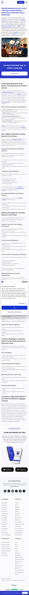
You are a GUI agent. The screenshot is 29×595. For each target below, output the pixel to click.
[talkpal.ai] (2, 2)
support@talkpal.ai (14, 486)
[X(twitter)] (24, 491)
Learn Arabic (4, 522)
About (16, 542)
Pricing (16, 548)
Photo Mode (17, 513)
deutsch (16, 32)
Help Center (17, 553)
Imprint (16, 574)
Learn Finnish (4, 519)
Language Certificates (19, 524)
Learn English (4, 502)
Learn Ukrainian (4, 513)
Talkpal (19, 25)
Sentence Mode (18, 517)
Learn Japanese (4, 528)
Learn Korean (4, 530)
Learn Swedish (4, 517)
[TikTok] (8, 491)
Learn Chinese (4, 524)
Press (16, 546)
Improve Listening (19, 528)
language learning (17, 139)
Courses (16, 505)
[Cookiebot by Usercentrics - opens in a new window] (21, 282)
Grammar (17, 502)
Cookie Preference (19, 557)
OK (14, 307)
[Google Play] (21, 469)
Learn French (4, 507)
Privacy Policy (18, 555)
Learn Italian (4, 509)
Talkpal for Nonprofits (5, 548)
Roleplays (17, 507)
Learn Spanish (4, 505)
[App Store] (7, 469)
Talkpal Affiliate (4, 555)
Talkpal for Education (5, 542)
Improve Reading (18, 532)
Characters (17, 509)
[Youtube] (12, 491)
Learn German (4, 511)
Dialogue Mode (18, 522)
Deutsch (19, 94)
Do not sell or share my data (14, 312)
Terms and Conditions (19, 559)
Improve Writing (18, 534)
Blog (16, 544)
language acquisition (6, 25)
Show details (22, 303)
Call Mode (17, 515)
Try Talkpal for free (14, 73)
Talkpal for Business (5, 544)
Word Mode (17, 519)
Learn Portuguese (5, 532)
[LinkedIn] (20, 491)
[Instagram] (5, 491)
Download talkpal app (15, 428)
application (14, 33)
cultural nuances (5, 102)
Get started (20, 2)
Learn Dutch (3, 515)
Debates (17, 511)
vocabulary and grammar (7, 92)
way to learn (4, 27)
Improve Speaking (19, 530)
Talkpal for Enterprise (5, 546)
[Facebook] (16, 491)
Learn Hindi (3, 526)
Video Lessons (18, 526)
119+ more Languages (6, 534)
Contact (16, 550)
